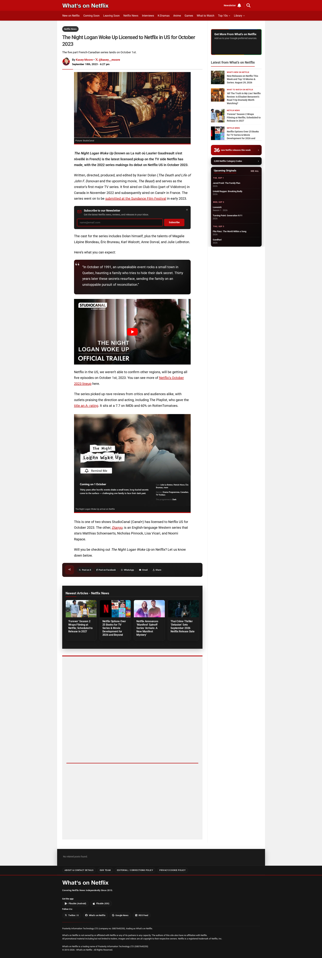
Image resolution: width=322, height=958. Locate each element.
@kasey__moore (109, 59)
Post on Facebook (107, 570)
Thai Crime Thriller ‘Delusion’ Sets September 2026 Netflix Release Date (182, 626)
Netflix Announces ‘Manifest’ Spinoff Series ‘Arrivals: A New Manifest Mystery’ (147, 628)
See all (255, 171)
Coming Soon (91, 15)
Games (189, 15)
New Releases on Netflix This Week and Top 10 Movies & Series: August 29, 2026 (242, 79)
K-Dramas (164, 15)
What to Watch (205, 15)
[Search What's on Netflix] (248, 5)
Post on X (86, 570)
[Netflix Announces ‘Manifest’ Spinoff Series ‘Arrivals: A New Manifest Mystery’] (149, 608)
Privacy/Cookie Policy (172, 870)
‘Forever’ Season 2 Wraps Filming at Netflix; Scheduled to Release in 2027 (80, 626)
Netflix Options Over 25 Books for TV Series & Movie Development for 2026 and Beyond (114, 628)
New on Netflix (71, 15)
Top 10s (223, 15)
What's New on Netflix (238, 72)
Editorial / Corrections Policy (135, 870)
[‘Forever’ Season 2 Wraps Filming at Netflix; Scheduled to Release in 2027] (81, 608)
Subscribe (174, 222)
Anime (177, 15)
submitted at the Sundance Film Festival (135, 198)
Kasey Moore (84, 59)
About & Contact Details (79, 870)
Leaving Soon (111, 15)
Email (145, 570)
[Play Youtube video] (132, 332)
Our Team (105, 870)
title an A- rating (86, 406)
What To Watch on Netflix (240, 90)
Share (158, 570)
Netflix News (130, 15)
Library (238, 15)
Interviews (148, 15)
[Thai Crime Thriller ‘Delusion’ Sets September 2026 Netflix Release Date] (183, 608)
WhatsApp (129, 570)
